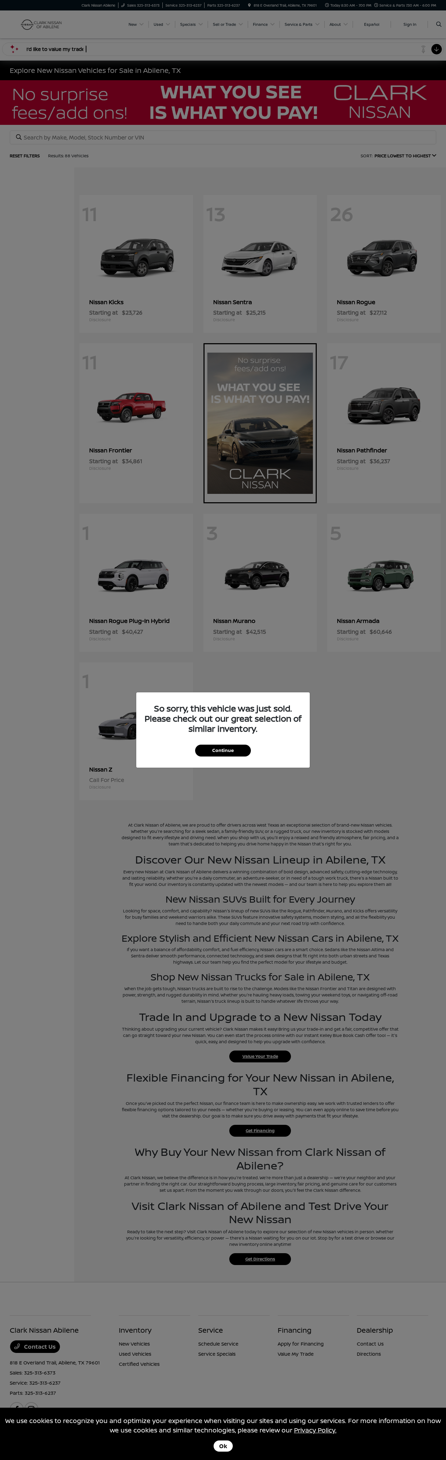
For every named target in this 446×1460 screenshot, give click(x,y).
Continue (223, 750)
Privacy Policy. (315, 1430)
